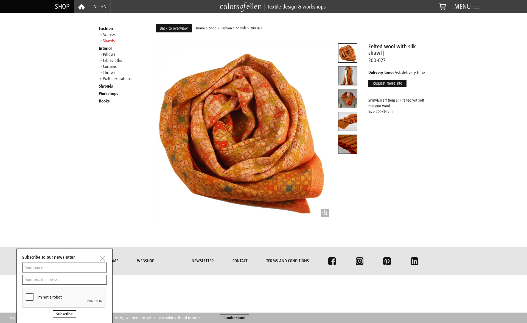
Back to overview (174, 28)
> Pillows (107, 54)
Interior (105, 48)
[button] (244, 131)
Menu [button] (463, 6)
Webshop (145, 261)
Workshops (108, 93)
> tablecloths (111, 60)
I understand (234, 317)
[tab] (347, 53)
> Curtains (108, 66)
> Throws (107, 72)
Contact (240, 261)
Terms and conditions (287, 261)
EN (103, 7)
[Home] (81, 6)
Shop (62, 6)
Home (200, 28)
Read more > (189, 318)
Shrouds (106, 86)
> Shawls (107, 40)
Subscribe (64, 313)
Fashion (106, 28)
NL (95, 7)
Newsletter (203, 261)
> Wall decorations (115, 79)
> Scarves (108, 34)
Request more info (387, 83)
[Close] (102, 258)
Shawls (241, 28)
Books (104, 101)
